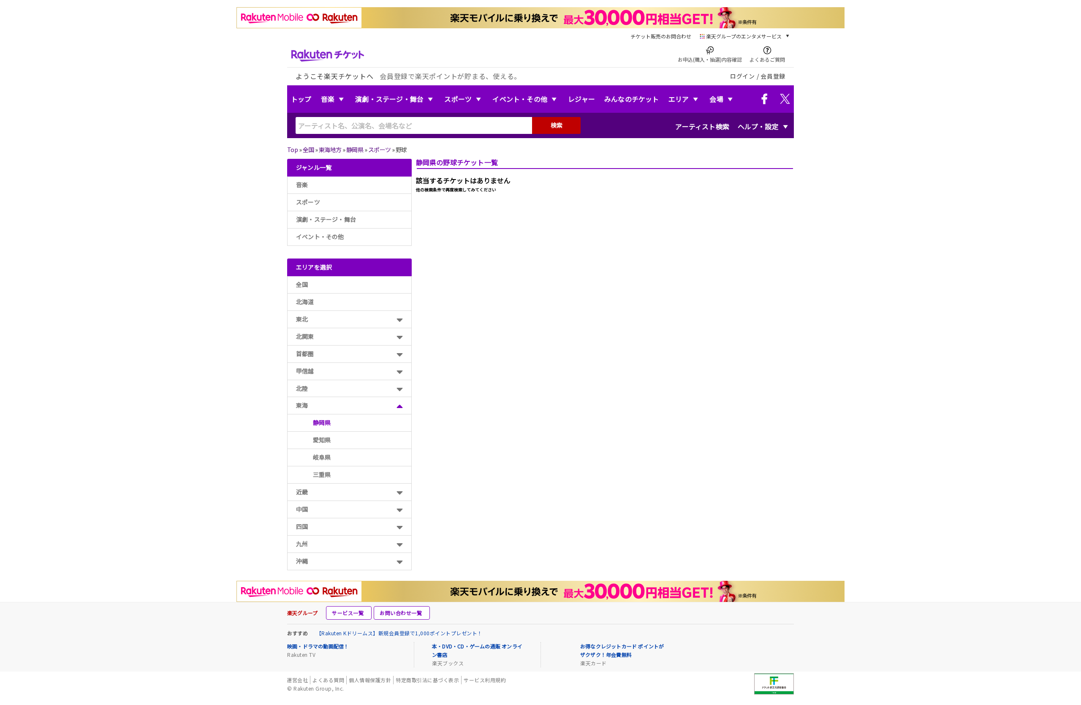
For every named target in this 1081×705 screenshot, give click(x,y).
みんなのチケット (631, 99)
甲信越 (305, 371)
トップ (301, 99)
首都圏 (305, 353)
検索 (556, 125)
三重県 (322, 474)
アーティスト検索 (702, 126)
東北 (302, 319)
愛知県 (322, 440)
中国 (302, 509)
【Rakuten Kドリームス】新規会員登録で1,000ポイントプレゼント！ (399, 633)
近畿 (302, 491)
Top (292, 149)
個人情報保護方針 (370, 679)
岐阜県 (322, 457)
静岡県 (354, 149)
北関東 (305, 336)
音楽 (327, 99)
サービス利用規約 (485, 679)
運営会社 (297, 679)
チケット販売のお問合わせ (660, 36)
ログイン (742, 76)
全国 (308, 149)
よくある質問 (328, 679)
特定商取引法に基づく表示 (427, 679)
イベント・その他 (519, 99)
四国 (302, 526)
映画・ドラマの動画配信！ (318, 646)
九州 (302, 543)
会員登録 (773, 76)
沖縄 (302, 561)
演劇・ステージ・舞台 (389, 99)
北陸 (302, 388)
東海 (302, 405)
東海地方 (330, 149)
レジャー (581, 99)
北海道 (305, 301)
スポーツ (458, 99)
